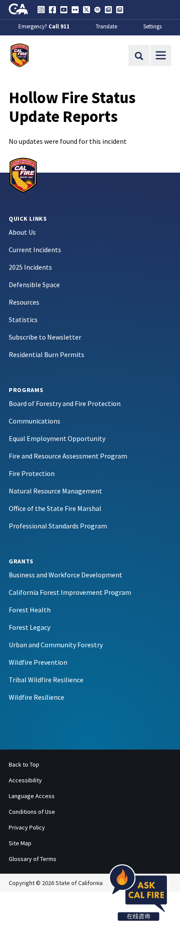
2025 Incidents (30, 267)
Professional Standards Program (58, 525)
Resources (24, 302)
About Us (22, 232)
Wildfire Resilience (36, 697)
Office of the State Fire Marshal (55, 508)
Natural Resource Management (55, 490)
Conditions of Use (32, 812)
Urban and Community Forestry (56, 644)
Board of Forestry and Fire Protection (65, 403)
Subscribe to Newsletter (45, 337)
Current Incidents (35, 249)
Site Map (20, 843)
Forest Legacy (29, 627)
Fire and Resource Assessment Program (68, 455)
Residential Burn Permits (46, 354)
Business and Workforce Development (65, 574)
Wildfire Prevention (38, 662)
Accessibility (25, 780)
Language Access (32, 796)
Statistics (23, 319)
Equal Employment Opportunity (57, 438)
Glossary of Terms (32, 859)
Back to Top (24, 764)
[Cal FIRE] (23, 174)
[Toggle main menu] (160, 55)
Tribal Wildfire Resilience (46, 679)
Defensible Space (34, 284)
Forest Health (30, 609)
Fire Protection (32, 473)
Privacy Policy (27, 827)
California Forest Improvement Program (70, 592)
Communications (34, 421)
